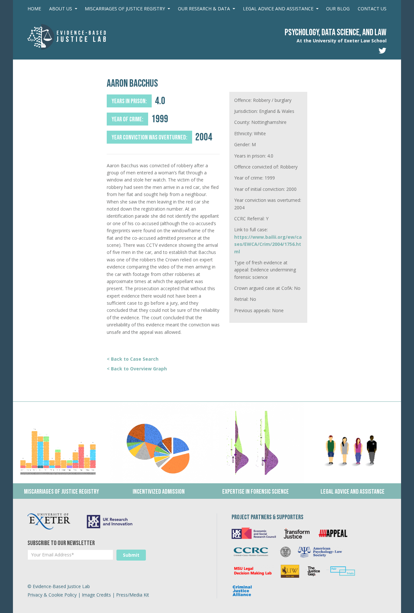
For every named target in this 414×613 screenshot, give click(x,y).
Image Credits (96, 595)
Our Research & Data (204, 8)
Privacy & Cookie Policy (52, 595)
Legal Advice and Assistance (278, 8)
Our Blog (338, 8)
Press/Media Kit (132, 595)
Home (34, 8)
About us (60, 8)
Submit (131, 555)
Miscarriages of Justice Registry (125, 8)
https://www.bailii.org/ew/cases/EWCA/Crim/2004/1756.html (268, 244)
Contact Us (372, 8)
